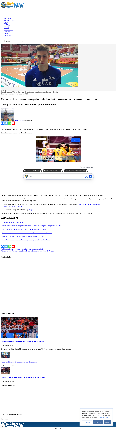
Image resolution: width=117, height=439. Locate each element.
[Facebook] (2, 123)
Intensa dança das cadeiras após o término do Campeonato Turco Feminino (27, 233)
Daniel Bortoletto (18, 120)
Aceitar (107, 422)
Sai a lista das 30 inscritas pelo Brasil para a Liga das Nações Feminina (26, 240)
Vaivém (11, 94)
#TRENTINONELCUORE (92, 204)
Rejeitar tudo (97, 422)
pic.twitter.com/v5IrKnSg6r (13, 206)
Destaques (8, 92)
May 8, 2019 (33, 210)
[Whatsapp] (9, 123)
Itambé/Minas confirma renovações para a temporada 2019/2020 (23, 236)
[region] (96, 417)
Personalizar (87, 422)
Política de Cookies (103, 417)
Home (3, 92)
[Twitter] (6, 123)
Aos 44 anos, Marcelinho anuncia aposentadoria (22, 249)
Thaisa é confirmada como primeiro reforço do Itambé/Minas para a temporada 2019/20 (31, 226)
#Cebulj (80, 204)
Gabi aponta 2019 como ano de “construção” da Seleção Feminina (24, 229)
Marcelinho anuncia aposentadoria (13, 222)
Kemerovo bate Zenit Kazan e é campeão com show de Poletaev (27, 251)
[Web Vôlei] (12, 7)
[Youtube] (13, 123)
